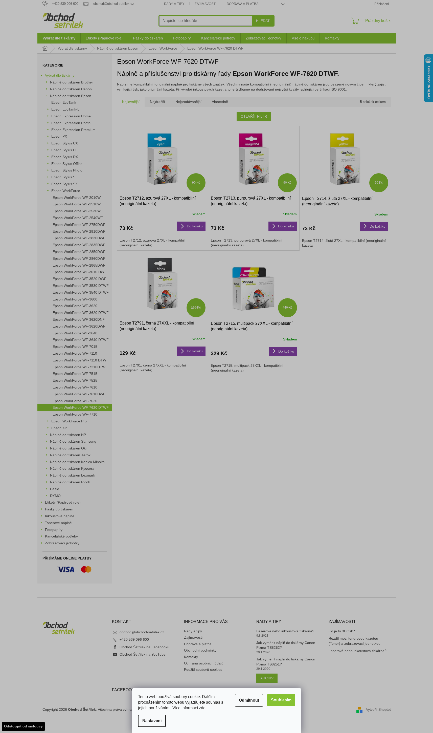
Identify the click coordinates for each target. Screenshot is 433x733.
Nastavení (152, 721)
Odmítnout (249, 700)
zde (202, 708)
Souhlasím (281, 700)
